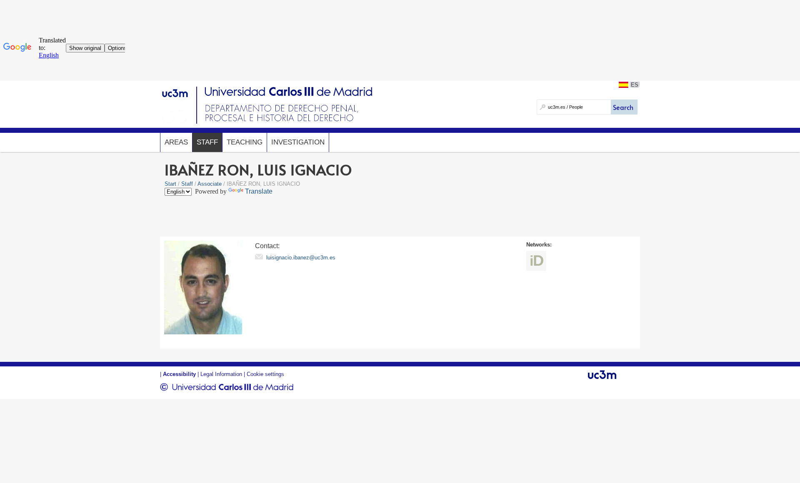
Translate (258, 191)
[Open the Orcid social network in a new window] (536, 261)
